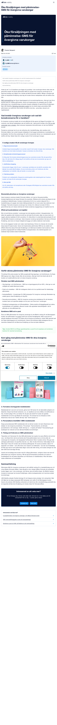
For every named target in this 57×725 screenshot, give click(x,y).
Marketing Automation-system (20, 106)
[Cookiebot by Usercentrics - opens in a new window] (48, 346)
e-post (19, 316)
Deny (28, 377)
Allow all (46, 377)
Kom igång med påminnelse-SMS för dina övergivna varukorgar (17, 83)
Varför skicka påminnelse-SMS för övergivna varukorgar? (16, 80)
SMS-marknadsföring (7, 100)
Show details (49, 373)
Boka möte (33, 503)
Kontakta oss (24, 503)
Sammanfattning (6, 85)
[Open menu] (54, 2)
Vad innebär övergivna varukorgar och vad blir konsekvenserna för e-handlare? (21, 78)
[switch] (21, 367)
